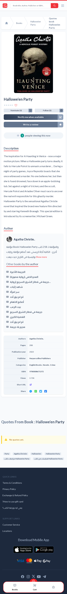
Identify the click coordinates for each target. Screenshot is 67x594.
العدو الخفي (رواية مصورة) (24, 276)
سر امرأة (14, 291)
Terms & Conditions (12, 482)
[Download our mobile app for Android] (44, 549)
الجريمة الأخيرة (17, 271)
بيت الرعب (15, 306)
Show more (41, 257)
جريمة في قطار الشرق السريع (26, 311)
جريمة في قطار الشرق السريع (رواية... (30, 281)
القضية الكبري (17, 316)
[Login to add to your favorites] (15, 105)
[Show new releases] (33, 580)
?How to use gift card (12, 501)
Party (7, 454)
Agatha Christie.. (24, 239)
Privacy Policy (9, 489)
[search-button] (54, 5)
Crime (52, 365)
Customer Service (11, 524)
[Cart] (35, 585)
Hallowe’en (36, 454)
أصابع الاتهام (17, 301)
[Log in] (53, 587)
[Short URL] (45, 384)
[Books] (15, 585)
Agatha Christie (20, 454)
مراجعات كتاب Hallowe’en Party (16, 459)
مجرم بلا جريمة (17, 326)
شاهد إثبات (16, 286)
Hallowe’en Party (53, 454)
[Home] (6, 23)
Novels (46, 365)
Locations (7, 531)
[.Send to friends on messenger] (30, 391)
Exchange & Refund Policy (15, 495)
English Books (35, 365)
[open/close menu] (63, 6)
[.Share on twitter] (40, 391)
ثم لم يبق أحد (17, 296)
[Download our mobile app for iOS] (23, 549)
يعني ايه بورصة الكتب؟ (12, 507)
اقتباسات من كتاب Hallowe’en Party (48, 459)
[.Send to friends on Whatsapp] (35, 391)
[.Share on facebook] (45, 391)
